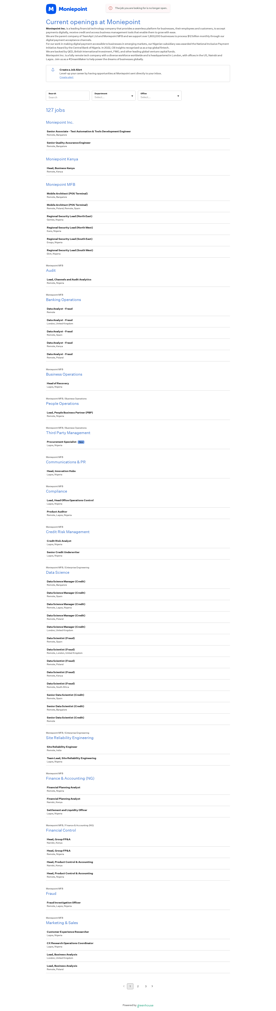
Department (101, 93)
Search (52, 93)
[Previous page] (123, 986)
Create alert (66, 77)
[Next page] (152, 986)
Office (144, 93)
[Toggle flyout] (132, 96)
